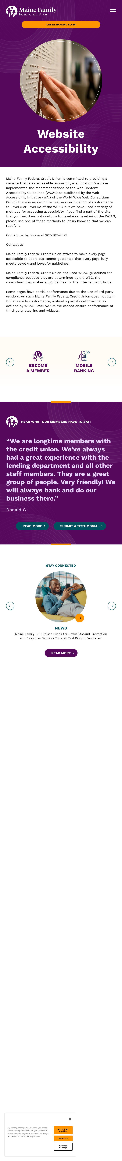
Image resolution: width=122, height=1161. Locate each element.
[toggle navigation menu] (111, 11)
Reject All (63, 1138)
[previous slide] (10, 362)
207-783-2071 (56, 235)
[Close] (70, 1119)
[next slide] (112, 362)
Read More (32, 526)
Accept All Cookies (63, 1130)
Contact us (15, 244)
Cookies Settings (63, 1147)
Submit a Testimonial (79, 526)
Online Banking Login (61, 24)
